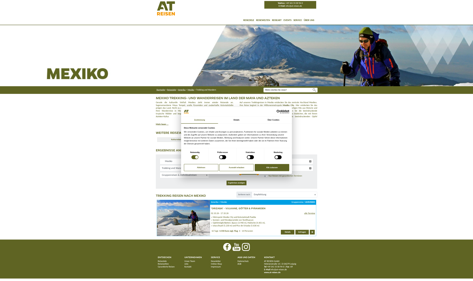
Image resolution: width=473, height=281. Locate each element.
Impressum (216, 267)
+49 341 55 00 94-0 (294, 3)
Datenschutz (243, 261)
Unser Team (189, 261)
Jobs (186, 264)
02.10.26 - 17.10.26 (219, 213)
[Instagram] (245, 246)
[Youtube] (236, 246)
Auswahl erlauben (236, 167)
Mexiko (191, 90)
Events (287, 20)
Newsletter (216, 261)
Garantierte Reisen (166, 267)
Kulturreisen (176, 140)
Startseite (160, 90)
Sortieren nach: (244, 195)
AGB (239, 264)
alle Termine (309, 213)
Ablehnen (201, 167)
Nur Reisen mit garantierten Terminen (285, 176)
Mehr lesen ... (162, 124)
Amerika (182, 90)
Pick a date (310, 161)
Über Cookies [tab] (273, 120)
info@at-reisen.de (294, 6)
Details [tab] (237, 120)
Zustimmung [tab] (199, 120)
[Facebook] (227, 246)
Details (287, 232)
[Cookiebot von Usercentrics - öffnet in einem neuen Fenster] (278, 112)
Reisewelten (263, 20)
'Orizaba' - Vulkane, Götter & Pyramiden (238, 208)
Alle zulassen (272, 167)
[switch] (222, 157)
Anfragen (302, 232)
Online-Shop (216, 264)
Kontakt (187, 267)
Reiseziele (248, 20)
